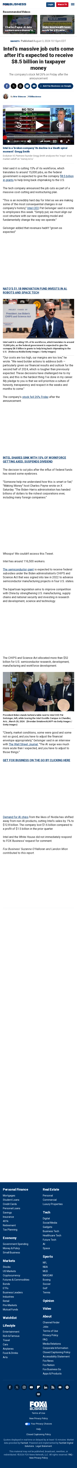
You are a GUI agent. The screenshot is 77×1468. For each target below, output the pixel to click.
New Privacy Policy (38, 1418)
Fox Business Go (52, 1369)
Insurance (8, 1216)
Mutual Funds (10, 1309)
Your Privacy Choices (41, 1424)
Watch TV (62, 4)
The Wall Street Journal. (23, 744)
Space (46, 1248)
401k (5, 1221)
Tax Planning (10, 1229)
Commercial (50, 1199)
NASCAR (48, 1275)
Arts (5, 1357)
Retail (6, 1301)
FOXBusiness (34, 96)
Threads (20, 86)
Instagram (24, 1387)
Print (27, 86)
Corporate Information (55, 1348)
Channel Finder (51, 1322)
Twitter (13, 86)
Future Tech (49, 1239)
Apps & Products (52, 1373)
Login (50, 4)
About (47, 1316)
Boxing (46, 1279)
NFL (45, 1262)
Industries (8, 1296)
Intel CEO (33, 208)
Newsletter (60, 1387)
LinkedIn (46, 1387)
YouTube (31, 1387)
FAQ (45, 1339)
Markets (15, 41)
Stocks (7, 1266)
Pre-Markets (10, 1305)
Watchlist (10, 1318)
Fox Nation (49, 1365)
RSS (53, 1387)
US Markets (9, 1271)
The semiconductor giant (18, 569)
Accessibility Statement (56, 1356)
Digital (46, 1218)
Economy (9, 1238)
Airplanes (8, 1348)
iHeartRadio (38, 1394)
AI (44, 1244)
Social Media (50, 1222)
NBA (45, 1266)
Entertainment (11, 1331)
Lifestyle (9, 1325)
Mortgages (9, 1195)
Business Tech (51, 1231)
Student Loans (11, 1199)
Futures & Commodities (16, 1279)
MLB (45, 1271)
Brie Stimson (19, 96)
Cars (5, 1344)
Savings (7, 1212)
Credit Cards (10, 1204)
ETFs (5, 1288)
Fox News (48, 1360)
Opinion (48, 1301)
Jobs (45, 1326)
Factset (24, 1443)
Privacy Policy (50, 1335)
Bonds (6, 1284)
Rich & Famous (11, 1336)
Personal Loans (11, 1208)
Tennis (46, 1292)
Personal (48, 1195)
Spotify (67, 1387)
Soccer (47, 1284)
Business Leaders (13, 1292)
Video (47, 1308)
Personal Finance (15, 1189)
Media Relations (52, 1343)
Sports (48, 1256)
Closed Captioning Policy (56, 1352)
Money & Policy (11, 1248)
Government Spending (15, 1244)
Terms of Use (50, 1331)
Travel (6, 1340)
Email (34, 86)
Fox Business (14, 4)
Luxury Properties (53, 1204)
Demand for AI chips (15, 817)
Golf (45, 1288)
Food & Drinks (10, 1353)
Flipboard (38, 1387)
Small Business (11, 1252)
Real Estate (51, 1189)
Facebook (7, 86)
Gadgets (47, 1227)
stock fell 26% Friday (35, 397)
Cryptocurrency (11, 1275)
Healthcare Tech (52, 1235)
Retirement (9, 1225)
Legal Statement (44, 1446)
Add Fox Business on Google (57, 86)
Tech (46, 1212)
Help (38, 1429)
